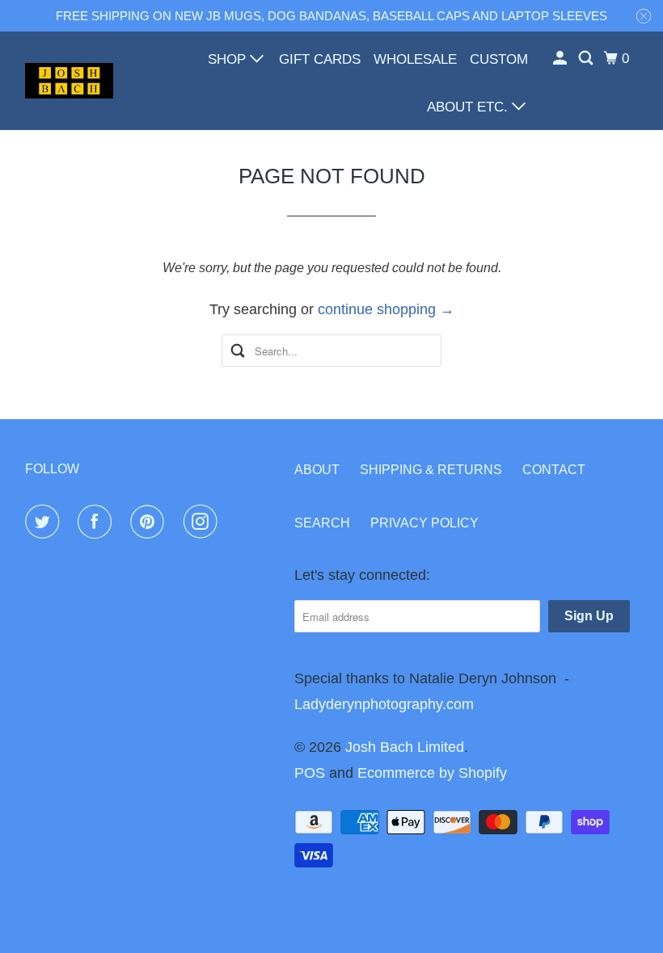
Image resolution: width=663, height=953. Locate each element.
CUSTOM (499, 59)
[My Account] (561, 58)
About (317, 469)
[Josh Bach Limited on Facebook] (98, 522)
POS (309, 773)
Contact (553, 469)
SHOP (229, 59)
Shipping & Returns (431, 469)
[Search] (587, 58)
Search (322, 523)
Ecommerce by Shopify (432, 773)
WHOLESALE (415, 59)
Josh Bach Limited (404, 747)
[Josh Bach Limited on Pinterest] (150, 522)
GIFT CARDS (320, 59)
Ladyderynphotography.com (384, 704)
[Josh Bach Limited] (69, 81)
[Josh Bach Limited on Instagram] (204, 522)
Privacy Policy (424, 523)
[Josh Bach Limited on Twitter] (45, 522)
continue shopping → (386, 309)
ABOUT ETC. (469, 107)
